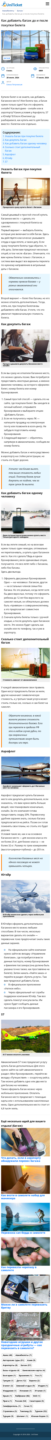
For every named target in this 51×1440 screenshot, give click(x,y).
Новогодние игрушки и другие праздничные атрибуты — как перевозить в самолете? (22, 1345)
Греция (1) (8, 1380)
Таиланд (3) (26, 1411)
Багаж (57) (26, 1365)
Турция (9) (8, 1416)
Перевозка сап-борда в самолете (23, 1232)
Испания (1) (26, 1390)
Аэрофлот (10, 154)
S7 (6, 161)
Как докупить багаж (16, 139)
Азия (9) (31, 1360)
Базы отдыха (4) (11, 1370)
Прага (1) (7, 1401)
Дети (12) (21, 1380)
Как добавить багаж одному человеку (26, 143)
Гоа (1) (38, 1375)
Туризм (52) (41, 1411)
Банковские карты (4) (34, 1370)
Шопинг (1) (22, 1416)
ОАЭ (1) (36, 1395)
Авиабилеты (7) (23, 1355)
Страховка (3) (10, 1411)
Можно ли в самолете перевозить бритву (24, 1306)
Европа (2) (34, 1380)
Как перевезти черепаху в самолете (19, 1268)
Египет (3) (8, 1385)
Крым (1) (7, 1395)
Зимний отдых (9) (25, 1385)
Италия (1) (40, 1390)
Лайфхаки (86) (22, 1395)
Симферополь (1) (12, 1406)
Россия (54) (20, 1401)
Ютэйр (8, 158)
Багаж (7, 58)
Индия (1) (43, 1385)
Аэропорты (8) (10, 1365)
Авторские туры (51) (13, 1360)
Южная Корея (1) (39, 1416)
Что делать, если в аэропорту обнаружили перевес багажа (21, 1159)
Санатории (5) (36, 1401)
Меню (47, 4)
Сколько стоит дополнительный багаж (22, 149)
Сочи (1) (28, 1406)
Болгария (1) (9, 1375)
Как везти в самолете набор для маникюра (23, 1197)
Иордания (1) (9, 1390)
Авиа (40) (7, 1355)
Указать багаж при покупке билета (24, 136)
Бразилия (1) (25, 1375)
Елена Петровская (14, 84)
